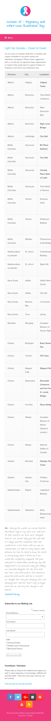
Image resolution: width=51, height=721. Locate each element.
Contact (30, 715)
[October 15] (25, 11)
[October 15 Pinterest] (40, 697)
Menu (10, 37)
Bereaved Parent (15, 649)
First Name (11, 622)
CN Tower (44, 355)
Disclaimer (22, 715)
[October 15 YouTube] (21, 704)
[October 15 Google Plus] (25, 697)
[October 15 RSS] (29, 704)
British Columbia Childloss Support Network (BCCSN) (25, 713)
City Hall (44, 136)
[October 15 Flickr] (32, 697)
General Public (14, 643)
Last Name (10, 630)
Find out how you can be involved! (18, 683)
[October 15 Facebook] (10, 697)
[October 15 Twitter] (18, 697)
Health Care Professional (18, 646)
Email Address (24, 613)
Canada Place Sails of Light (45, 174)
